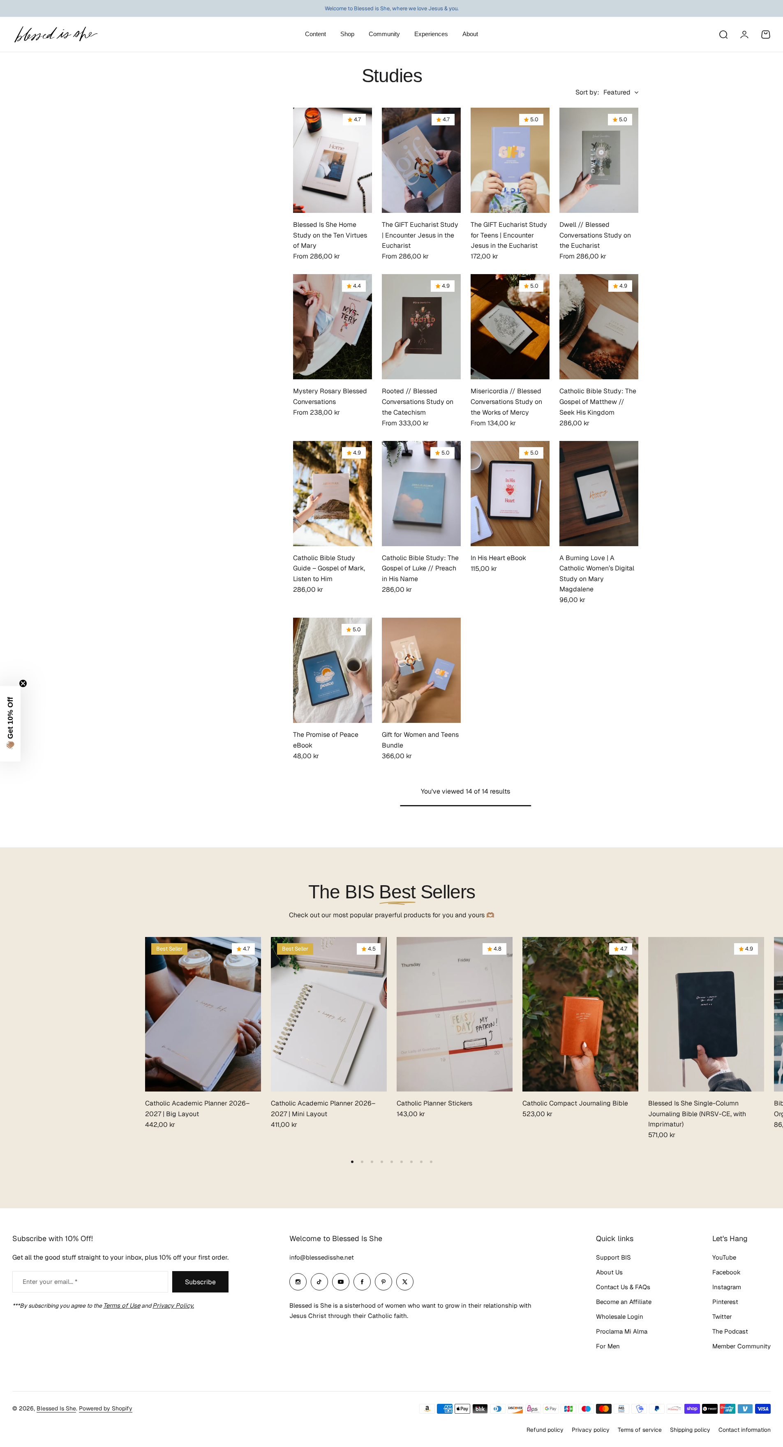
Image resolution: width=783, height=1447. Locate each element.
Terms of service (640, 1429)
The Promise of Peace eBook (325, 740)
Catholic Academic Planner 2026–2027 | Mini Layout (323, 1108)
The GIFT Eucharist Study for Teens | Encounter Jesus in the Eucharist (509, 235)
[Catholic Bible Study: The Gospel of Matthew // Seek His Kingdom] (598, 326)
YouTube (724, 1257)
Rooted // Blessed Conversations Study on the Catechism (417, 401)
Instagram (726, 1287)
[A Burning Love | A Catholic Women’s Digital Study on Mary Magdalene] (598, 493)
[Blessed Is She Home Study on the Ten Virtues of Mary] (332, 160)
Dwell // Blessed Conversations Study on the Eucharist (595, 235)
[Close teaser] (23, 683)
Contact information (744, 1429)
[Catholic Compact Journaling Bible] (580, 1014)
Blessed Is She (56, 1408)
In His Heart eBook (498, 558)
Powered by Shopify (105, 1408)
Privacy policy (591, 1429)
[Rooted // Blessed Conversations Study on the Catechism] (421, 326)
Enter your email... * (50, 1281)
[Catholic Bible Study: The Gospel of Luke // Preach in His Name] (421, 493)
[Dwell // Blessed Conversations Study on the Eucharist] (598, 160)
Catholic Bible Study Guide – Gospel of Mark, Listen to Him (329, 568)
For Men (608, 1346)
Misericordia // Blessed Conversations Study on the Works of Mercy (506, 401)
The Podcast (730, 1331)
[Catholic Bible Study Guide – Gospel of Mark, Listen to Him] (332, 493)
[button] (352, 1162)
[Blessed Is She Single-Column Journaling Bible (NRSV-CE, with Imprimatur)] (706, 1014)
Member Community (741, 1346)
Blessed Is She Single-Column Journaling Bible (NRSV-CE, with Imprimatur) (697, 1114)
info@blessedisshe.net (321, 1257)
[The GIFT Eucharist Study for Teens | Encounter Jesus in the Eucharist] (510, 160)
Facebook (726, 1272)
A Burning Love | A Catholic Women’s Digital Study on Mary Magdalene (596, 574)
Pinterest (725, 1302)
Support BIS (613, 1257)
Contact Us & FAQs (623, 1287)
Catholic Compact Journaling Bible (575, 1103)
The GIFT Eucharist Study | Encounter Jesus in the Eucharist (420, 235)
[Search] (723, 34)
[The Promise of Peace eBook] (332, 670)
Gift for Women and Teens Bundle (420, 740)
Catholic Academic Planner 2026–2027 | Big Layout (197, 1108)
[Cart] (766, 34)
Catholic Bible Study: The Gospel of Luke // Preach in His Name (420, 568)
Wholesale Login (619, 1316)
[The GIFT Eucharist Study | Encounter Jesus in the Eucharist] (421, 160)
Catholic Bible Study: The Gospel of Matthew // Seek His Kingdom (597, 401)
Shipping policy (690, 1429)
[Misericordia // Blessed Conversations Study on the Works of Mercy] (510, 326)
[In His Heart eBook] (510, 493)
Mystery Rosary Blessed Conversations (330, 396)
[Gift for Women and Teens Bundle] (421, 670)
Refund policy (545, 1429)
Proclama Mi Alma (621, 1331)
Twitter (722, 1316)
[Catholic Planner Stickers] (455, 1014)
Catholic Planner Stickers (434, 1103)
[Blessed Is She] (55, 34)
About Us (609, 1272)
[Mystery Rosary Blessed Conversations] (332, 326)
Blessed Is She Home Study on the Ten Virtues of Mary (330, 235)
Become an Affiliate (623, 1302)
